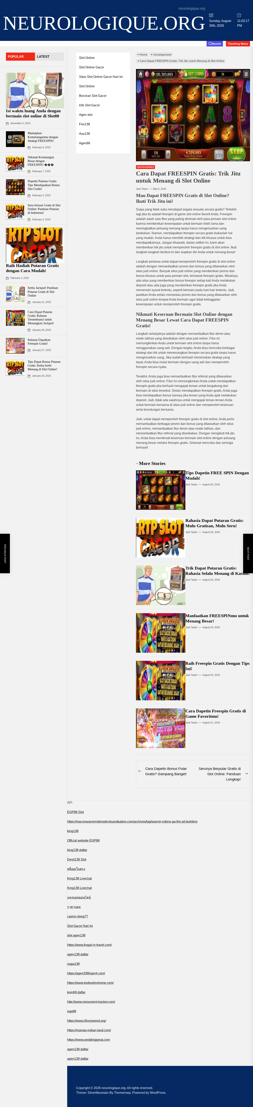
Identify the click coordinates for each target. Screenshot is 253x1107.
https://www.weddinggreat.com (88, 1039)
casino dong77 (77, 916)
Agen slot (85, 114)
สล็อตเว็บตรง (76, 869)
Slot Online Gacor (91, 67)
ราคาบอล (74, 907)
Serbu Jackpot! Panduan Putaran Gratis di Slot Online (43, 291)
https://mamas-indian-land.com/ (89, 1030)
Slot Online (87, 57)
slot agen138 (76, 935)
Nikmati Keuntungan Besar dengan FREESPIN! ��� (41, 161)
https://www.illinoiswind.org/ (86, 1020)
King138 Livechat (79, 878)
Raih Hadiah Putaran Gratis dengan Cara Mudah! (32, 268)
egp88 (71, 1011)
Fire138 (84, 124)
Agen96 (84, 143)
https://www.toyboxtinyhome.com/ (90, 982)
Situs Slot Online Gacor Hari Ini (101, 76)
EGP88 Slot (75, 812)
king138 (72, 831)
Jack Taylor (142, 189)
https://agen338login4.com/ (86, 973)
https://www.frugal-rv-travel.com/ (89, 945)
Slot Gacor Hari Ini (80, 926)
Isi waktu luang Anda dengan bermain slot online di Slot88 (33, 113)
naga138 (73, 964)
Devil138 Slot (76, 859)
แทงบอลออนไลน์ (79, 897)
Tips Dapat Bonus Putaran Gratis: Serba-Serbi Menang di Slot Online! (44, 365)
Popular (16, 56)
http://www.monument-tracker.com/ (91, 1001)
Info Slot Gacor (89, 105)
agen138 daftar (77, 954)
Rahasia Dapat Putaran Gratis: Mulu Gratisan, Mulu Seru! (214, 523)
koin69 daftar (76, 992)
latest (43, 56)
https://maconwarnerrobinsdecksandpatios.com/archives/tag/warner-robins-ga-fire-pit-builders (132, 821)
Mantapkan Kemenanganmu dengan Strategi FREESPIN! (43, 137)
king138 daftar (77, 850)
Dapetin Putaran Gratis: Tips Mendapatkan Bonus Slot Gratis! (44, 185)
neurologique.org (104, 23)
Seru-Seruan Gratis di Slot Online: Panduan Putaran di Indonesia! (44, 209)
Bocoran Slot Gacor (93, 95)
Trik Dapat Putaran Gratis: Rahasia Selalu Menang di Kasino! (217, 571)
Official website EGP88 (83, 840)
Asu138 (84, 133)
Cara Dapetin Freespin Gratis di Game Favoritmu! (215, 713)
